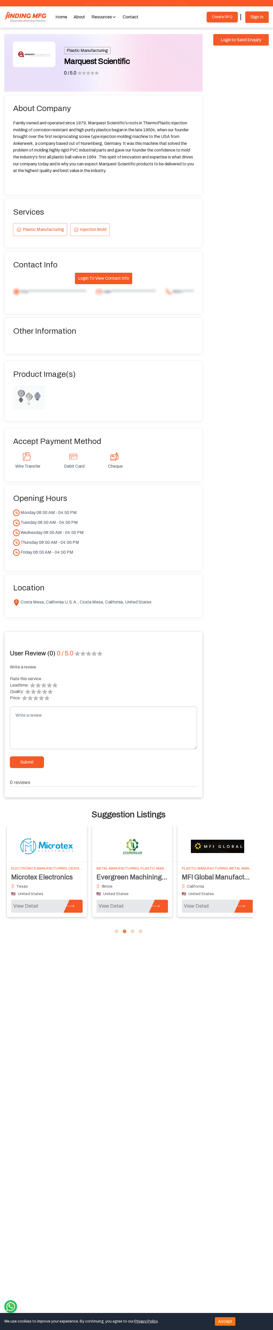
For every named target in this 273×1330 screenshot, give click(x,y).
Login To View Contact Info (103, 278)
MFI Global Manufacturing (221, 877)
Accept (225, 1321)
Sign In (257, 17)
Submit (27, 762)
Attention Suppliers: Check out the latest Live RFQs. (136, 3)
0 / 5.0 (70, 73)
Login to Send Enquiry (241, 40)
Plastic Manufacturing (87, 50)
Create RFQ (222, 17)
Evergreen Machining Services (143, 877)
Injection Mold (93, 229)
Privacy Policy (145, 1321)
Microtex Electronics (42, 877)
